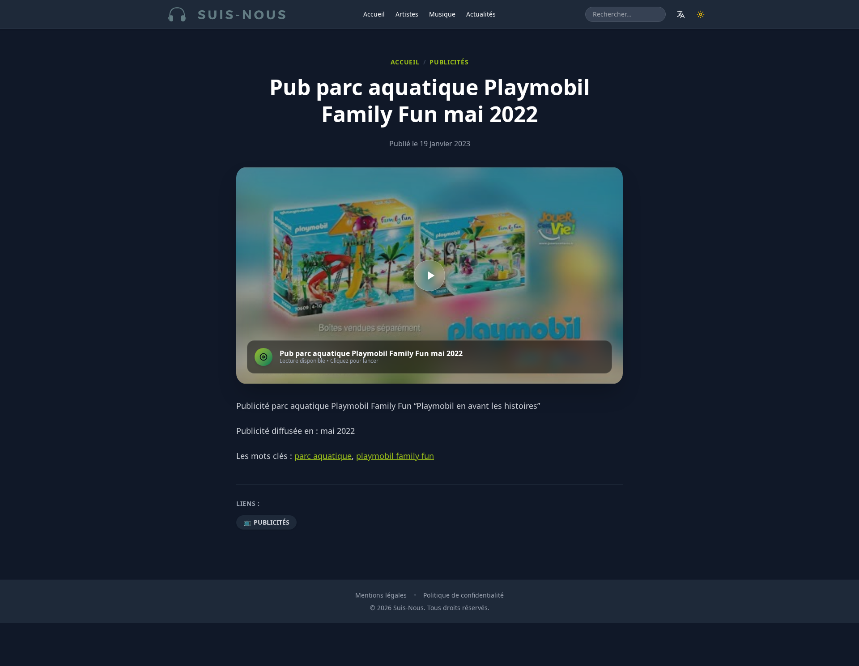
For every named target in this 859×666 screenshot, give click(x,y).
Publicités (449, 62)
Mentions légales (381, 595)
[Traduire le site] (681, 14)
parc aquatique (323, 455)
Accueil (374, 14)
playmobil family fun (395, 455)
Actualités (481, 14)
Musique (442, 14)
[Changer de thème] (701, 14)
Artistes (406, 14)
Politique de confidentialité (463, 595)
